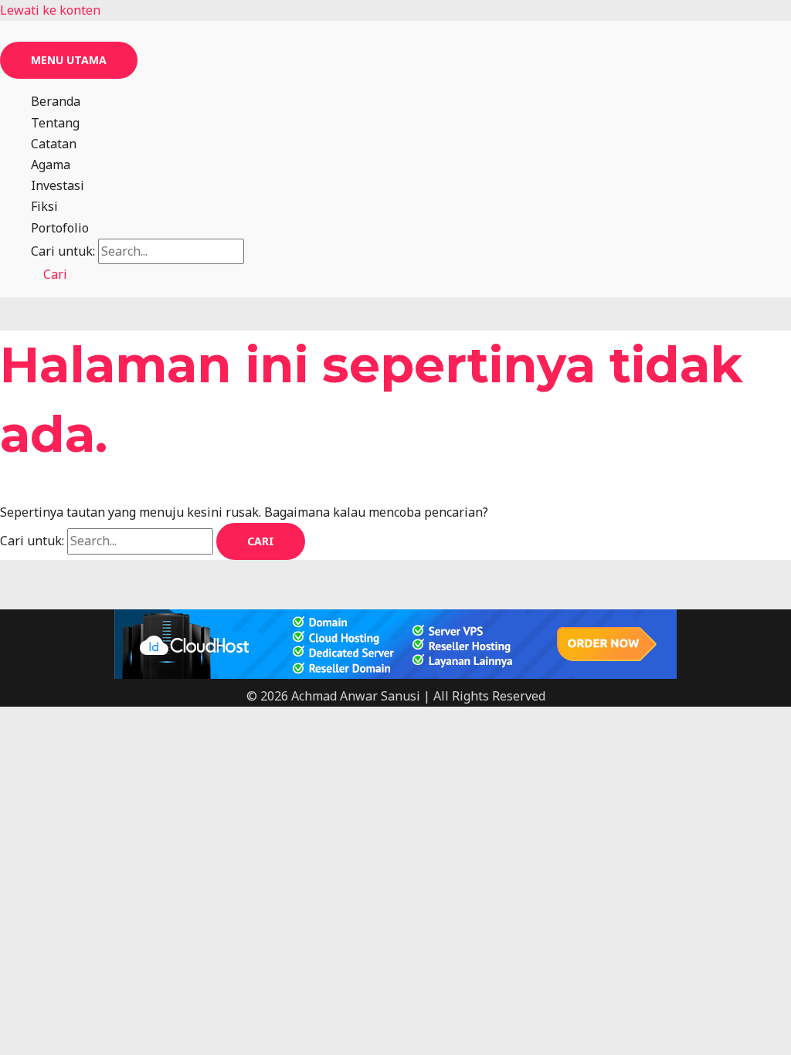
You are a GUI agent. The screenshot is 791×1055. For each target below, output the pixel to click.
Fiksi (44, 206)
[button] (49, 274)
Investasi (57, 185)
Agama (50, 164)
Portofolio (60, 227)
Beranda (55, 101)
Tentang (55, 122)
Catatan (53, 143)
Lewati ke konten (50, 10)
